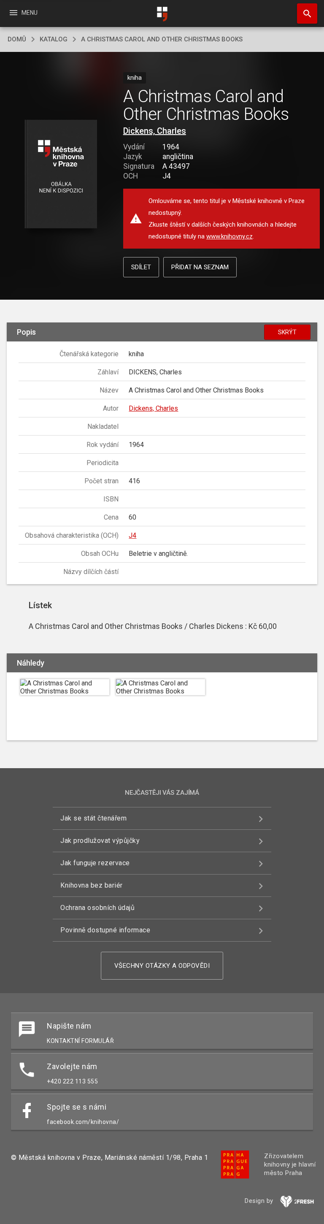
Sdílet (141, 267)
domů (17, 39)
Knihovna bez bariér (91, 885)
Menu (23, 13)
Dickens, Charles (154, 131)
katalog (54, 39)
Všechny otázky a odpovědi (162, 965)
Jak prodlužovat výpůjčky (100, 841)
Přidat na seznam (200, 267)
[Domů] (162, 14)
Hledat (304, 13)
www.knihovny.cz (229, 236)
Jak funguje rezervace (95, 863)
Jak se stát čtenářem (93, 818)
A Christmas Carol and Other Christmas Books (162, 39)
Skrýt (287, 332)
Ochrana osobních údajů (97, 908)
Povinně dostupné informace (105, 930)
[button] (60, 174)
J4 (132, 535)
